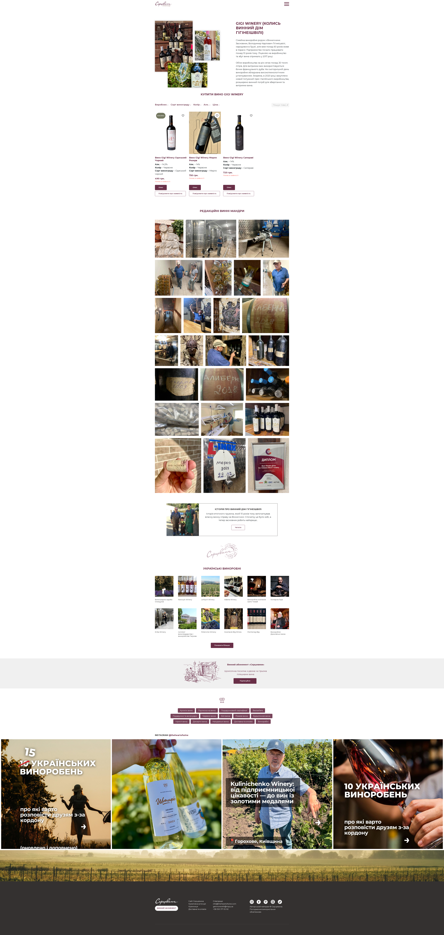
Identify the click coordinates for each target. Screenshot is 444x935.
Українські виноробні (222, 568)
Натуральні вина (221, 722)
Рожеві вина (242, 716)
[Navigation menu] (286, 4)
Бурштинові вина (261, 716)
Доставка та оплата (243, 722)
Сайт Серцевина (196, 901)
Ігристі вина (181, 722)
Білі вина (225, 716)
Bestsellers (258, 710)
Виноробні (263, 722)
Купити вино (186, 710)
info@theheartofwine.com (224, 904)
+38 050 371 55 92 (220, 909)
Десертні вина (200, 722)
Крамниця (193, 906)
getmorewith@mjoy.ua (223, 906)
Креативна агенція (197, 904)
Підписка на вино (207, 710)
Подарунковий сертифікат (234, 710)
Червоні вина (209, 716)
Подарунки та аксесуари (185, 716)
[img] (252, 902)
